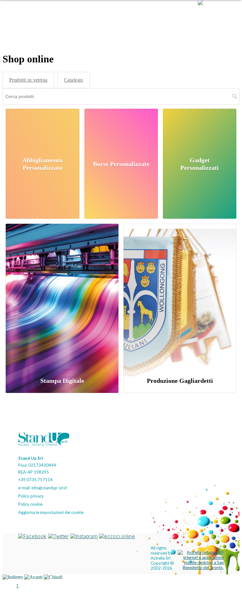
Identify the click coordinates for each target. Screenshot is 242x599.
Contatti (173, 14)
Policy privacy (31, 495)
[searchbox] (121, 96)
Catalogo (73, 80)
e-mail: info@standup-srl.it (42, 487)
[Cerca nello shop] (234, 96)
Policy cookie (30, 504)
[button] (216, 14)
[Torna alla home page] (46, 440)
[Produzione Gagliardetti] (180, 297)
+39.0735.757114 (35, 479)
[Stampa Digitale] (62, 297)
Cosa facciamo (139, 14)
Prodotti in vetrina (28, 80)
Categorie (103, 14)
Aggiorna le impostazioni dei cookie (51, 512)
